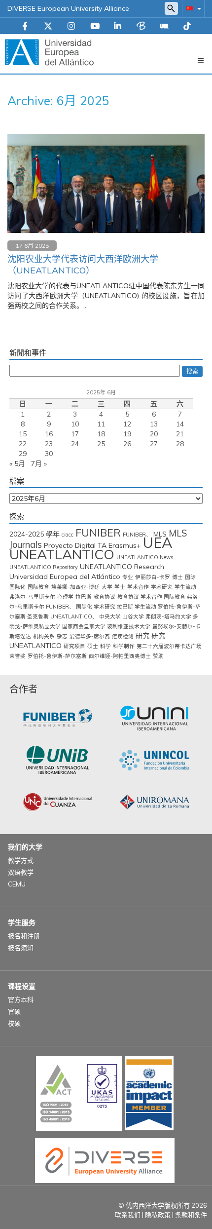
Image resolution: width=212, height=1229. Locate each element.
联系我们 (128, 1215)
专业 (127, 577)
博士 (177, 577)
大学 (107, 586)
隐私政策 (158, 1215)
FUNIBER (98, 532)
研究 (142, 635)
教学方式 (21, 860)
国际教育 (38, 586)
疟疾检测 (123, 636)
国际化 (17, 586)
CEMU (17, 884)
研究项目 (74, 646)
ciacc (67, 534)
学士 (119, 586)
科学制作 (124, 646)
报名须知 (21, 948)
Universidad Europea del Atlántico (64, 576)
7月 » (39, 463)
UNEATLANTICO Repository (43, 567)
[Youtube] (95, 26)
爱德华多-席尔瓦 (90, 636)
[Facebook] (25, 26)
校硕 (14, 1023)
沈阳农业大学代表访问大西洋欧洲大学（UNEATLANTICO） (82, 264)
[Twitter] (48, 26)
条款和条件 (191, 1215)
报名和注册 (24, 936)
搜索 (192, 371)
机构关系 (44, 636)
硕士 (92, 646)
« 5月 (17, 463)
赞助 (158, 656)
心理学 (65, 596)
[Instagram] (71, 26)
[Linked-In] (117, 26)
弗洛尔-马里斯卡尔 (32, 596)
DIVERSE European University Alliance (68, 8)
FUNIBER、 (137, 534)
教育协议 (104, 596)
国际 (190, 577)
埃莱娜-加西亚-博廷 (75, 586)
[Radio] (164, 26)
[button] (191, 8)
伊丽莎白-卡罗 (152, 577)
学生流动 (185, 586)
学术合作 (138, 586)
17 (75, 433)
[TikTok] (187, 26)
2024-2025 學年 (34, 534)
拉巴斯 (83, 596)
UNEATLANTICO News (144, 557)
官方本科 (21, 999)
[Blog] (141, 26)
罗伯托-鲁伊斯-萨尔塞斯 (57, 656)
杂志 (62, 636)
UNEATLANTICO (61, 554)
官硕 (14, 1011)
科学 (105, 646)
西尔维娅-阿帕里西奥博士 (120, 656)
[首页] (49, 51)
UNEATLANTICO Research (122, 566)
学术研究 (162, 586)
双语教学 (21, 872)
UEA (158, 542)
